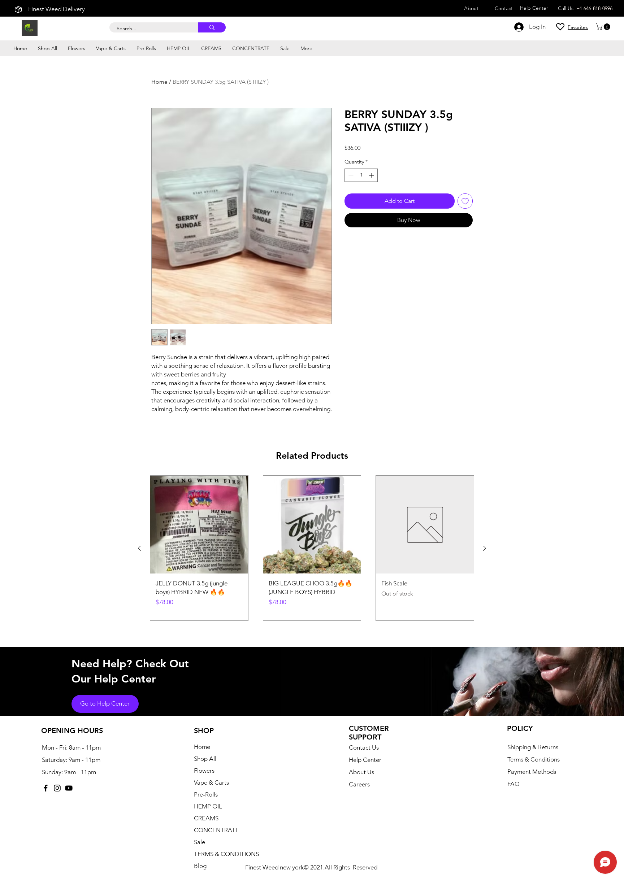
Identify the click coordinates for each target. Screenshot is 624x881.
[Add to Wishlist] (465, 201)
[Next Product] (484, 548)
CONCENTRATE (216, 830)
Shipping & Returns (532, 747)
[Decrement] (350, 175)
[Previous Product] (139, 548)
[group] (312, 548)
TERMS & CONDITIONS (226, 854)
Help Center (365, 759)
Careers (359, 784)
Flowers (204, 770)
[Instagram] (57, 788)
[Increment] (372, 175)
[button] (604, 26)
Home (159, 81)
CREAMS (206, 818)
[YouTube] (68, 788)
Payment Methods (532, 771)
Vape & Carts (211, 782)
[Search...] (212, 27)
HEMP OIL (208, 806)
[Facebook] (45, 788)
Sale (199, 842)
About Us (361, 772)
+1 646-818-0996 (594, 8)
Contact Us (364, 747)
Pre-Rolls (206, 794)
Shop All (205, 758)
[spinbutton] (361, 175)
